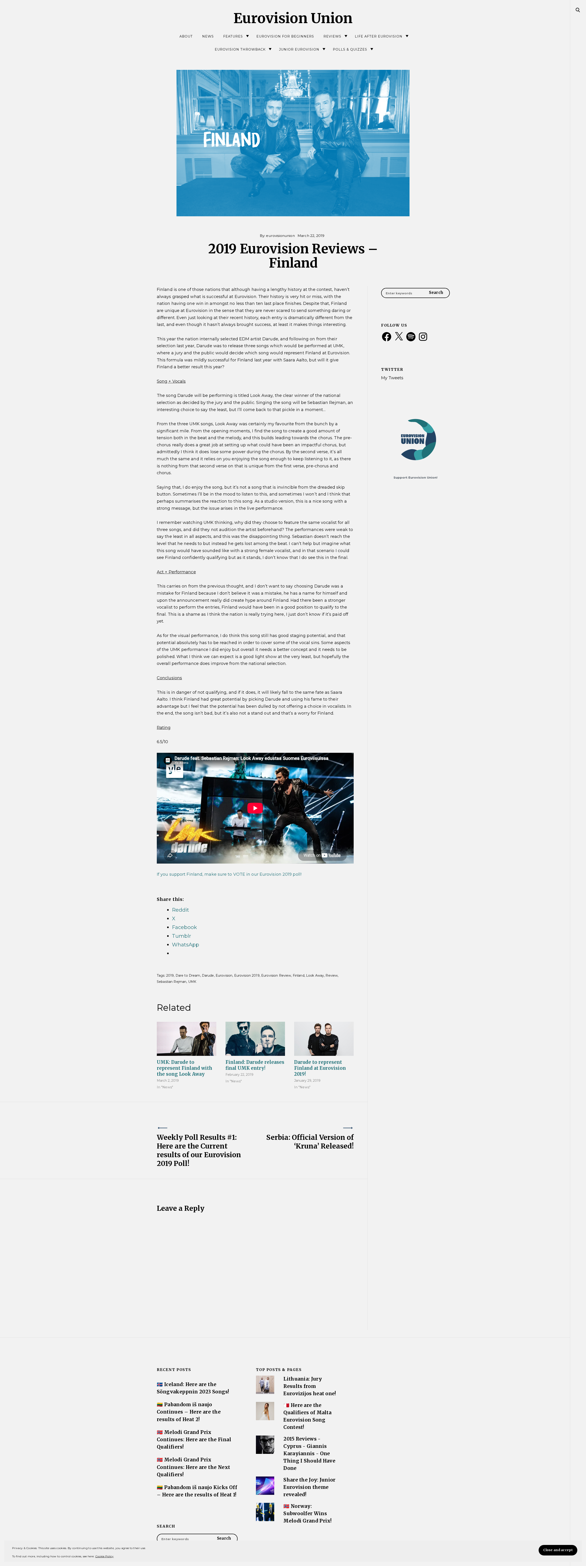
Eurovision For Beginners (285, 36)
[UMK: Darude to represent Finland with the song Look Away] (186, 1039)
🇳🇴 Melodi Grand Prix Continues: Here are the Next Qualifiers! (193, 1467)
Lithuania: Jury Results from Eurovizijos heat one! (309, 1386)
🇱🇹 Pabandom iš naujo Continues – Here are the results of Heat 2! (189, 1412)
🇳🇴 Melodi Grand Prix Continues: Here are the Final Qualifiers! (194, 1439)
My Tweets (392, 377)
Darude (208, 975)
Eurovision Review (276, 975)
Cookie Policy (104, 1556)
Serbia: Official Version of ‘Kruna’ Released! (310, 1141)
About (186, 36)
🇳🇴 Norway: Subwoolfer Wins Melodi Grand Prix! (307, 1513)
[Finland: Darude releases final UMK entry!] (255, 1039)
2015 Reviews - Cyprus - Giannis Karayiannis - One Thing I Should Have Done (309, 1453)
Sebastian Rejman (171, 982)
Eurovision (224, 975)
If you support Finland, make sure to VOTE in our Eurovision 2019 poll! (230, 874)
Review (332, 975)
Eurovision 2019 (247, 975)
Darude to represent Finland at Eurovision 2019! (320, 1068)
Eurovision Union (293, 18)
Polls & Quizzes (350, 49)
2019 (170, 975)
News (208, 36)
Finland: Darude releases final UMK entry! (254, 1065)
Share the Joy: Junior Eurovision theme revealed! (309, 1487)
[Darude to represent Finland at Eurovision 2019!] (324, 1039)
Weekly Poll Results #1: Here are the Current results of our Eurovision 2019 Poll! (199, 1150)
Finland (298, 975)
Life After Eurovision (378, 36)
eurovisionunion (280, 235)
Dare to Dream (188, 975)
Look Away (315, 975)
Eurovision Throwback (240, 49)
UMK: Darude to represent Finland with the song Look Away (184, 1068)
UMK (192, 982)
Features (233, 36)
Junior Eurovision (299, 49)
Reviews (332, 36)
